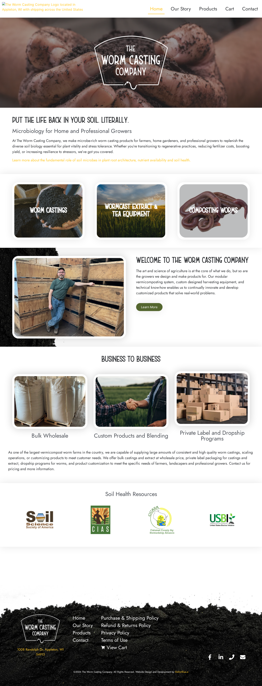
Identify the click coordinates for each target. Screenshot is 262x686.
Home (156, 8)
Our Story (181, 8)
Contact (250, 8)
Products (208, 8)
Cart (229, 8)
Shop (48, 220)
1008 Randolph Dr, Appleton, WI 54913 (40, 652)
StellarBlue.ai (182, 672)
